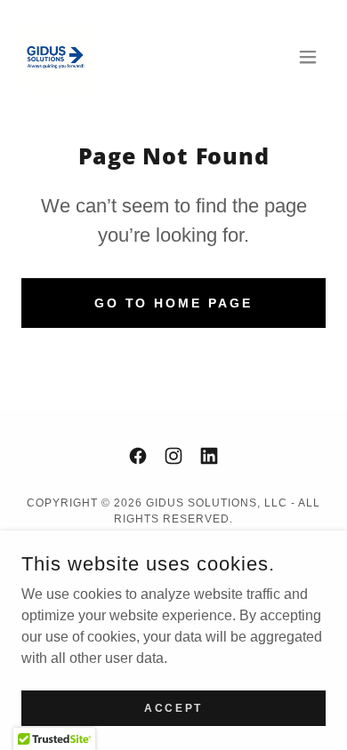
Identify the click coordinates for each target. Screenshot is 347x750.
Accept (173, 707)
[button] (308, 57)
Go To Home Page (174, 303)
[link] (57, 56)
